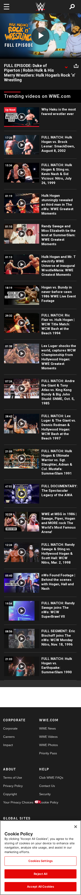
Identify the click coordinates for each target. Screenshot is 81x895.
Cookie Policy (48, 802)
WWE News (47, 728)
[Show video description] (66, 66)
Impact (8, 745)
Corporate (10, 728)
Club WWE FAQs (48, 777)
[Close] (76, 827)
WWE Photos (48, 745)
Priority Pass (48, 753)
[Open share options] (76, 66)
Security (45, 794)
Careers (9, 736)
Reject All (40, 874)
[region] (40, 857)
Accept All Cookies (40, 886)
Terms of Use (12, 777)
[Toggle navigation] (6, 6)
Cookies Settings (40, 861)
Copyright (10, 794)
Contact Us (47, 786)
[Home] (40, 7)
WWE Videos (48, 736)
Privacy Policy (12, 786)
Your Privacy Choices (12, 802)
